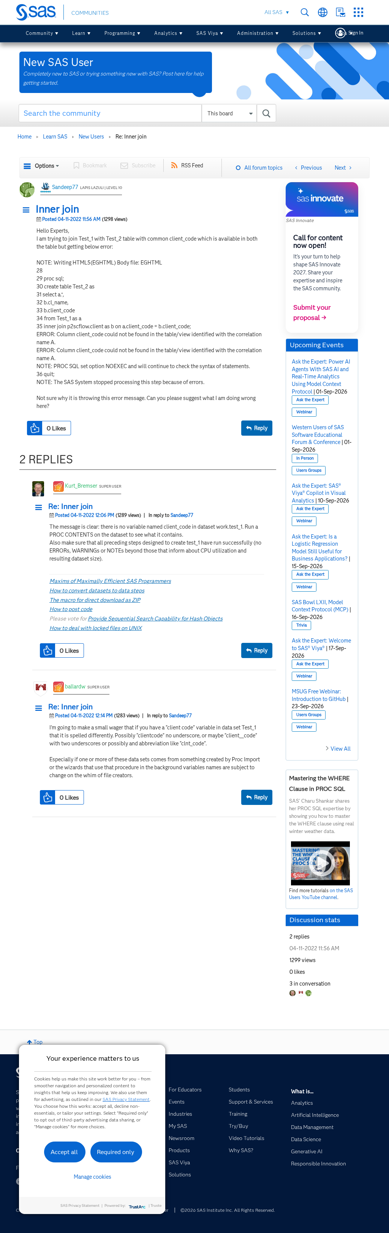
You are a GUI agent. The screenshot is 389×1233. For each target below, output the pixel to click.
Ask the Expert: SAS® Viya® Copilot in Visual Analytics (319, 493)
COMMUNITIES (90, 12)
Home (24, 136)
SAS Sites (358, 12)
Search (305, 12)
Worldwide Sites (322, 12)
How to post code (70, 609)
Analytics (165, 33)
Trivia (301, 625)
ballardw (75, 686)
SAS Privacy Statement (126, 1099)
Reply (260, 428)
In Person (305, 458)
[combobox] (147, 113)
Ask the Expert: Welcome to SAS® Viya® (321, 644)
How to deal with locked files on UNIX (95, 628)
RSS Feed (192, 165)
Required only (115, 1152)
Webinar (304, 411)
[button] (28, 210)
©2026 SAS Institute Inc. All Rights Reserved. (227, 1210)
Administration (255, 33)
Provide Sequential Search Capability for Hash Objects (155, 618)
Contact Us (340, 12)
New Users (91, 136)
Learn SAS (55, 136)
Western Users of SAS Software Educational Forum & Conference (318, 435)
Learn (78, 33)
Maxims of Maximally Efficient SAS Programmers (110, 581)
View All (340, 748)
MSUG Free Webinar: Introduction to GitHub (319, 695)
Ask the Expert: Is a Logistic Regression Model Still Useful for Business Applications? (320, 547)
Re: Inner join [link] (131, 136)
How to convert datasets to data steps (96, 590)
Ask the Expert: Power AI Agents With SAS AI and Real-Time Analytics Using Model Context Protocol (321, 376)
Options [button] (44, 165)
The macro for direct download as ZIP (94, 600)
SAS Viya (207, 33)
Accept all (64, 1152)
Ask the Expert (310, 399)
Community (39, 33)
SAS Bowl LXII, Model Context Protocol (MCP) (320, 606)
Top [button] (38, 1042)
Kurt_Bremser (81, 485)
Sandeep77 (65, 187)
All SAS (273, 12)
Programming (119, 33)
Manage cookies (92, 1176)
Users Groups (308, 470)
